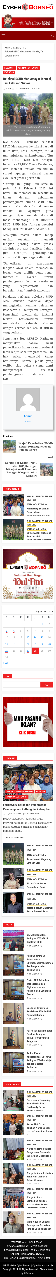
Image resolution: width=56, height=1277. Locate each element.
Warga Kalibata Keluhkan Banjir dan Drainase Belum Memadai (40, 1177)
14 (35, 637)
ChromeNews (46, 1269)
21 (35, 644)
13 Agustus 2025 (36, 974)
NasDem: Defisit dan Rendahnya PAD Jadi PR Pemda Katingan (39, 1012)
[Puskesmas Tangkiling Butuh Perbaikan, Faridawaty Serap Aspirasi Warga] (13, 1100)
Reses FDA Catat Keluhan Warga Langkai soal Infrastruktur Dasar (39, 1128)
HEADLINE (31, 500)
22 (42, 644)
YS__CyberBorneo (13, 814)
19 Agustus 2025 (36, 946)
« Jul (5, 662)
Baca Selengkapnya (15, 838)
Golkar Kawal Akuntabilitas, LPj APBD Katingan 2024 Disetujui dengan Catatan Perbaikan (39, 1060)
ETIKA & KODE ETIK (40, 1250)
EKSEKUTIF (9, 68)
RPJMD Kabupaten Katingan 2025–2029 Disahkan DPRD (37, 939)
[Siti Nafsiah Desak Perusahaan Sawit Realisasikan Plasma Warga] (13, 878)
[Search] (52, 36)
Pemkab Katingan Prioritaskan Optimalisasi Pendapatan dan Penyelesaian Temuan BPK (40, 962)
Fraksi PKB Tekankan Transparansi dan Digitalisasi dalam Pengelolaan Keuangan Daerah (39, 987)
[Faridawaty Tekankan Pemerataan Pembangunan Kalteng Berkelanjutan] (13, 505)
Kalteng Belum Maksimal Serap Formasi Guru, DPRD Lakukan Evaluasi (40, 911)
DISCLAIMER (44, 1258)
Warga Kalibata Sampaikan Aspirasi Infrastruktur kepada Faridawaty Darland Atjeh (38, 1204)
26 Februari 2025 (22, 89)
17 (6, 644)
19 (20, 644)
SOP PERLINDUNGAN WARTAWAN (27, 1254)
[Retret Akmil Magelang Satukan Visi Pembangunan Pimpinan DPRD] (13, 529)
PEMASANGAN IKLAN (17, 1246)
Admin (8, 89)
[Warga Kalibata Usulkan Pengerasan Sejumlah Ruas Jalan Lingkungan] (13, 1149)
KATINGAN (9, 72)
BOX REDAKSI (36, 1242)
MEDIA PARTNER (39, 1246)
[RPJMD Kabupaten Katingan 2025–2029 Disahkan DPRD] (13, 940)
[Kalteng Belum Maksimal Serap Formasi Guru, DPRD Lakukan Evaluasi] (13, 902)
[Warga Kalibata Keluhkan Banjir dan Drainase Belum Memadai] (13, 1173)
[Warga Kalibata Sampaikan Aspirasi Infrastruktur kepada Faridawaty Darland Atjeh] (13, 1197)
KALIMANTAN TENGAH (28, 68)
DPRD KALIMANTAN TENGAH (40, 496)
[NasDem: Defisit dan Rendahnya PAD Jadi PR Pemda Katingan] (13, 1013)
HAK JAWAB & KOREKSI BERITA (20, 1258)
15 (42, 637)
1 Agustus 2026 (32, 814)
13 (28, 637)
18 (13, 644)
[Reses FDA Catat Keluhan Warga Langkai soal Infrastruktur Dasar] (13, 1124)
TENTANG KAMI (19, 1242)
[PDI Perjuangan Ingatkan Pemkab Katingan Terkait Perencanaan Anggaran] (13, 1038)
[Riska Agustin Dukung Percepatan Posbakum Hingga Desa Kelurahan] (13, 1222)
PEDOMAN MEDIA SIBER (16, 1250)
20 (28, 644)
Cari (7, 676)
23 (49, 644)
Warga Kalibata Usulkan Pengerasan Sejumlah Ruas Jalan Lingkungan (39, 1152)
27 (28, 650)
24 (6, 650)
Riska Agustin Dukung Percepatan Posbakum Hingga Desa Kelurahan (39, 1225)
